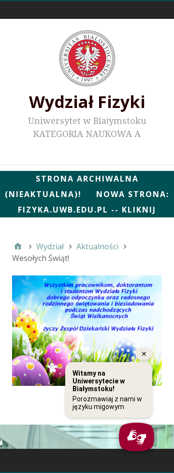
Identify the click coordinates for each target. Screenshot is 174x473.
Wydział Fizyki (87, 102)
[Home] (18, 246)
